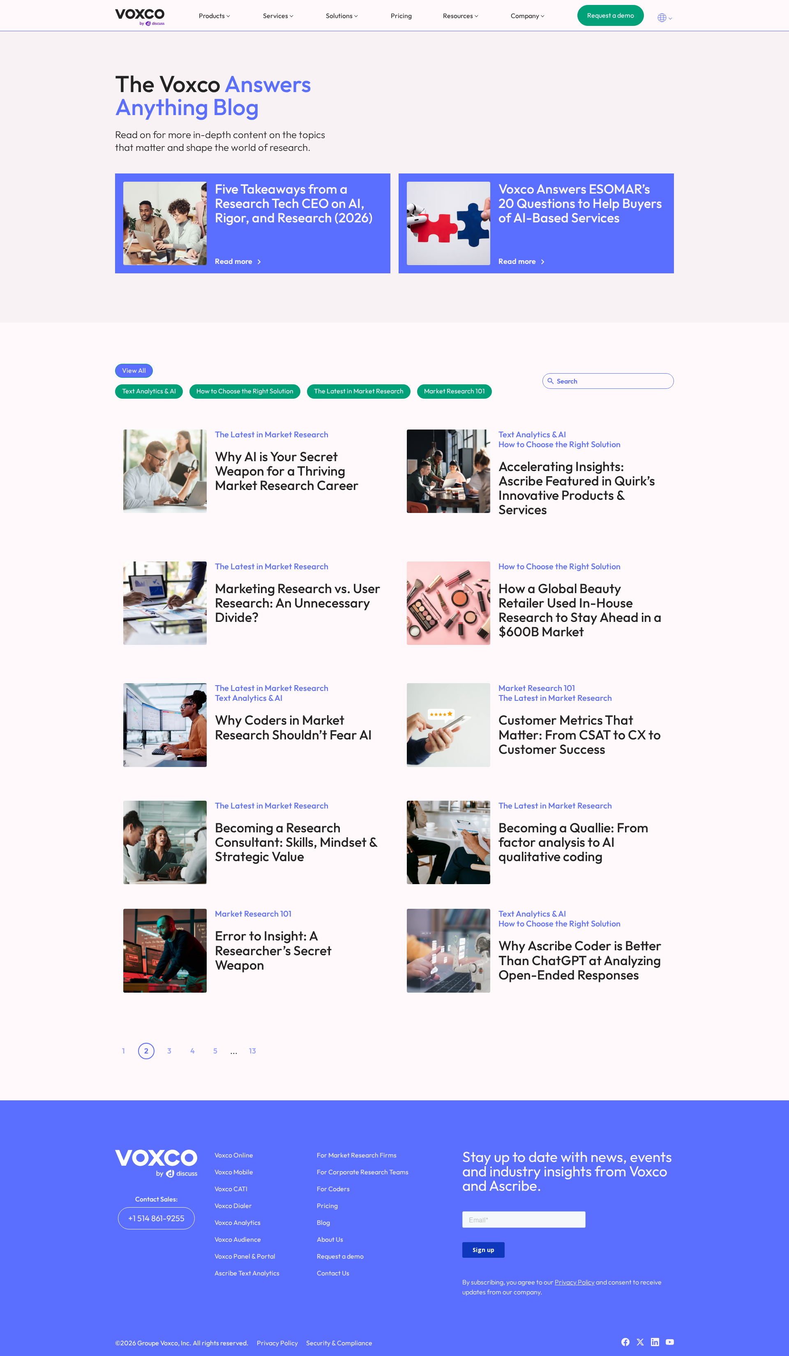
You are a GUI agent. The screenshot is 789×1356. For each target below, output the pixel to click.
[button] (215, 16)
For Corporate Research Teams (362, 1172)
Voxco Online (234, 1155)
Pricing (401, 16)
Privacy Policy (575, 1282)
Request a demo (610, 15)
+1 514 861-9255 (156, 1218)
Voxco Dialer (233, 1205)
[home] (139, 17)
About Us (330, 1239)
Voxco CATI (231, 1189)
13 (252, 1051)
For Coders (333, 1189)
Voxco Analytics (238, 1222)
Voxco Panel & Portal (245, 1256)
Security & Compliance (339, 1343)
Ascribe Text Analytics (247, 1273)
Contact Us (333, 1273)
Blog (323, 1222)
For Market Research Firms (357, 1155)
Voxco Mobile (234, 1172)
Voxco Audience (238, 1239)
